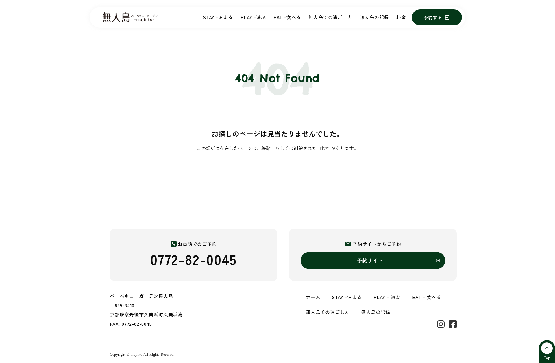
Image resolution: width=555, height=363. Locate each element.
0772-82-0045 (193, 259)
